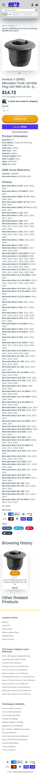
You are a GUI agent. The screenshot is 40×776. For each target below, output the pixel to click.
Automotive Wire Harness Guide (13, 659)
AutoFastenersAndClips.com (23, 772)
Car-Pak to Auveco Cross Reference (15, 666)
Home (4, 25)
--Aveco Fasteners (9, 750)
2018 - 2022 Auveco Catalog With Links (16, 656)
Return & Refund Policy (10, 632)
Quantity (5, 106)
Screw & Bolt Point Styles (11, 715)
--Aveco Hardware (8, 746)
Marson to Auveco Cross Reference (15, 684)
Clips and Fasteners (9, 733)
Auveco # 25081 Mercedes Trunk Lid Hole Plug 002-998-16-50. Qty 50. (15, 568)
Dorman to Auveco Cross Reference (15, 673)
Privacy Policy (7, 629)
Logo (13, 4)
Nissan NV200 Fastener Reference (14, 739)
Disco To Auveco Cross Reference (14, 670)
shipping (13, 96)
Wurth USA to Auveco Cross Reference (16, 694)
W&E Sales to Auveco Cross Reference (16, 690)
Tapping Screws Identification (12, 726)
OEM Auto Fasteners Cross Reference (16, 687)
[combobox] (20, 10)
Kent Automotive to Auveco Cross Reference (18, 677)
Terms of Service (8, 639)
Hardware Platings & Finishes (12, 722)
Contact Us (6, 625)
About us (5, 622)
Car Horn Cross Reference (12, 663)
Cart (36, 4)
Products (12, 25)
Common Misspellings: (10, 743)
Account (32, 4)
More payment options (20, 132)
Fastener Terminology (10, 719)
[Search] (36, 10)
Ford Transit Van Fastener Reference (15, 736)
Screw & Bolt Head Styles (11, 712)
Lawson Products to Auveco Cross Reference (18, 680)
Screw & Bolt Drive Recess (12, 708)
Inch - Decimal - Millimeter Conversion (16, 729)
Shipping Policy (7, 636)
